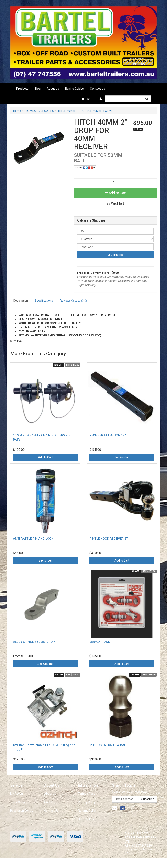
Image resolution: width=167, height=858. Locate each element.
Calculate (116, 254)
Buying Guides (74, 88)
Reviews (65, 300)
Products (22, 88)
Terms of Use (86, 793)
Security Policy (87, 819)
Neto (127, 852)
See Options (45, 663)
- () (87, 99)
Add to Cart (117, 193)
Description (20, 300)
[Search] (147, 98)
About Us (53, 88)
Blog (38, 88)
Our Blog (49, 802)
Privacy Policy (87, 802)
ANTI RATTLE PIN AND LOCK (33, 538)
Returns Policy (87, 810)
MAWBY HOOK (99, 642)
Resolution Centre (21, 810)
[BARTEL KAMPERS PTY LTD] (83, 41)
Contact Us (97, 88)
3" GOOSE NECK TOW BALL (108, 745)
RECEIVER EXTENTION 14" (107, 435)
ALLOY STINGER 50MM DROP (34, 642)
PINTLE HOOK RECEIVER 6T (108, 538)
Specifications (44, 300)
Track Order (17, 802)
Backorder (121, 457)
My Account (17, 793)
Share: (79, 167)
